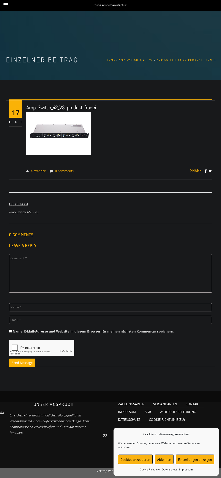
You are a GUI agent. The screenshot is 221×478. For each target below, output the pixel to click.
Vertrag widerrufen (110, 471)
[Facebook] (206, 171)
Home (110, 59)
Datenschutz (169, 469)
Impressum (186, 469)
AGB (148, 412)
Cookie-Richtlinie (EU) (167, 419)
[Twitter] (210, 171)
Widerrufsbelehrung (178, 412)
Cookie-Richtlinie (150, 469)
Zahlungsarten (131, 404)
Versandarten (165, 404)
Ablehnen (164, 459)
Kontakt (193, 404)
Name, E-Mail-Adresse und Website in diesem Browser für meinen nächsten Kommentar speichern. (93, 331)
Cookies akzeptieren (135, 459)
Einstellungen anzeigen (195, 459)
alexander (38, 171)
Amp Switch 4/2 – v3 (136, 59)
